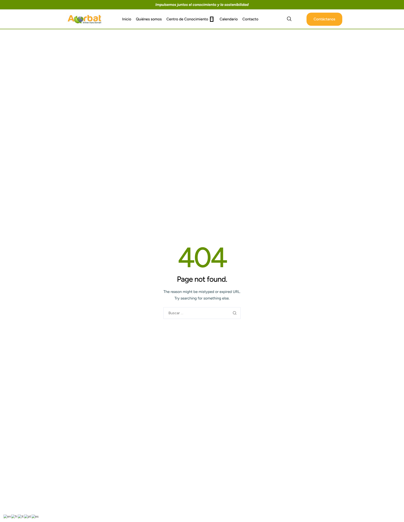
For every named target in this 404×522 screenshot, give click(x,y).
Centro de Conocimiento (187, 19)
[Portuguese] (28, 516)
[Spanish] (35, 516)
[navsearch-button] (289, 19)
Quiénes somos (149, 19)
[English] (7, 516)
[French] (14, 516)
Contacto (250, 19)
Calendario (229, 19)
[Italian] (21, 516)
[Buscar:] (201, 313)
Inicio (126, 19)
